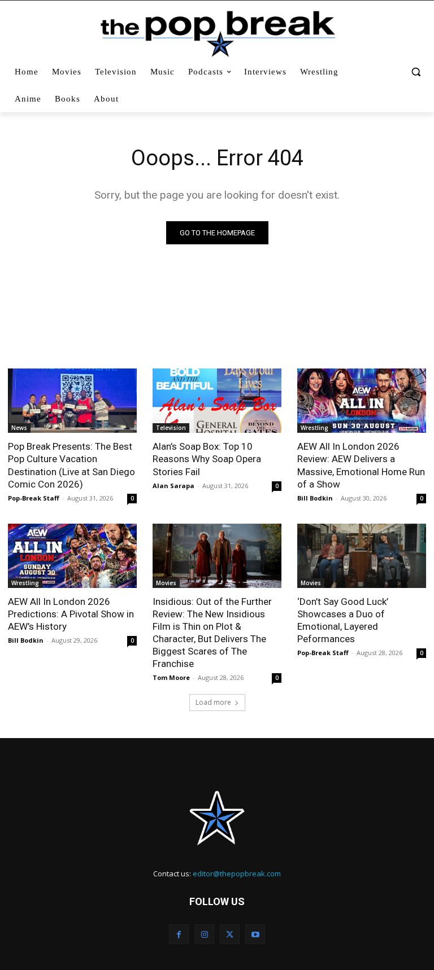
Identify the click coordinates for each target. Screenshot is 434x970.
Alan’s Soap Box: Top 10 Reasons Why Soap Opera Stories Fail (207, 459)
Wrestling (314, 428)
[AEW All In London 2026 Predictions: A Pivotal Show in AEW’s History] (72, 556)
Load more (213, 702)
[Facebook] (179, 934)
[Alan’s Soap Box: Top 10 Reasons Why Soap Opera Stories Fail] (217, 400)
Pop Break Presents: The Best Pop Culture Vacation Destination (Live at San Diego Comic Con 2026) (71, 465)
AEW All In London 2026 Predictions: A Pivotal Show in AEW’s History (71, 614)
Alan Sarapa (173, 485)
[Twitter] (230, 934)
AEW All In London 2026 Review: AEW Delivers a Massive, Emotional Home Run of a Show (361, 465)
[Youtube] (255, 934)
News (19, 428)
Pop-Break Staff (33, 498)
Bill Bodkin (315, 498)
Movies (166, 583)
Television (171, 428)
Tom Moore (171, 677)
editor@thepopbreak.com (237, 873)
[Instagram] (204, 934)
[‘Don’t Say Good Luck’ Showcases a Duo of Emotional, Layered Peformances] (361, 556)
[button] (415, 72)
